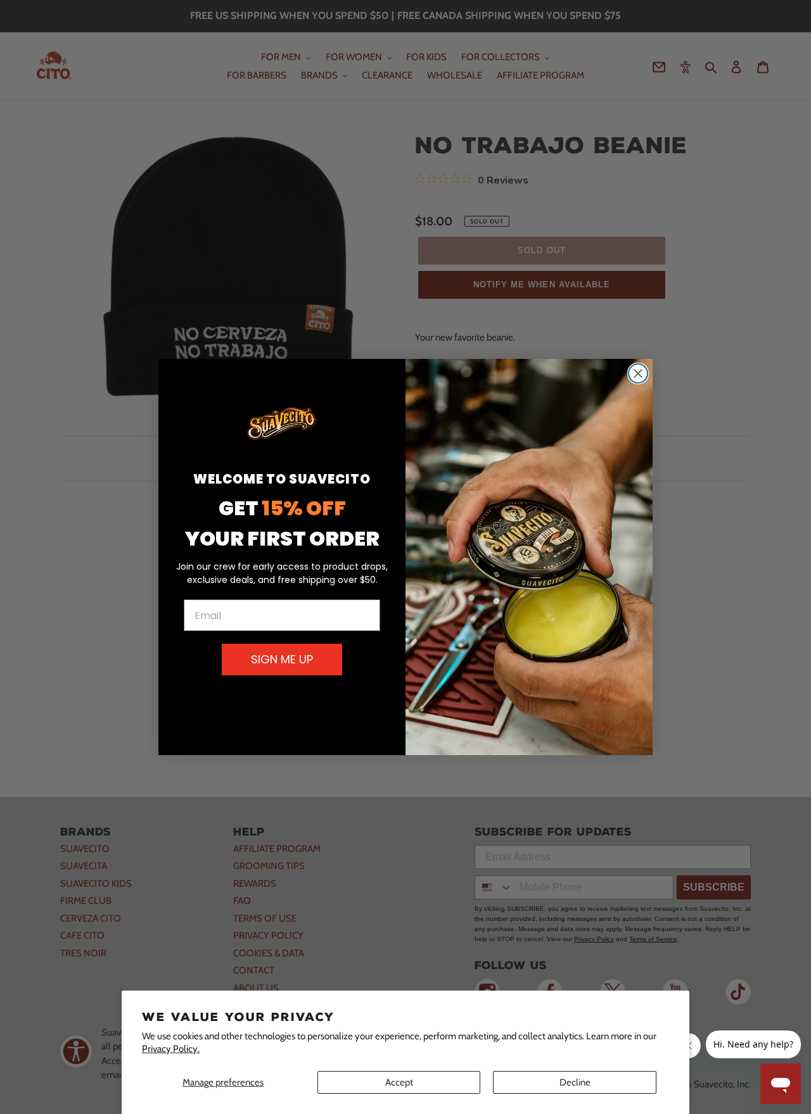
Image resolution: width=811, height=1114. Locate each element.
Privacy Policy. (171, 1049)
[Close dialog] (638, 373)
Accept (399, 1082)
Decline (575, 1082)
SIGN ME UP (282, 659)
